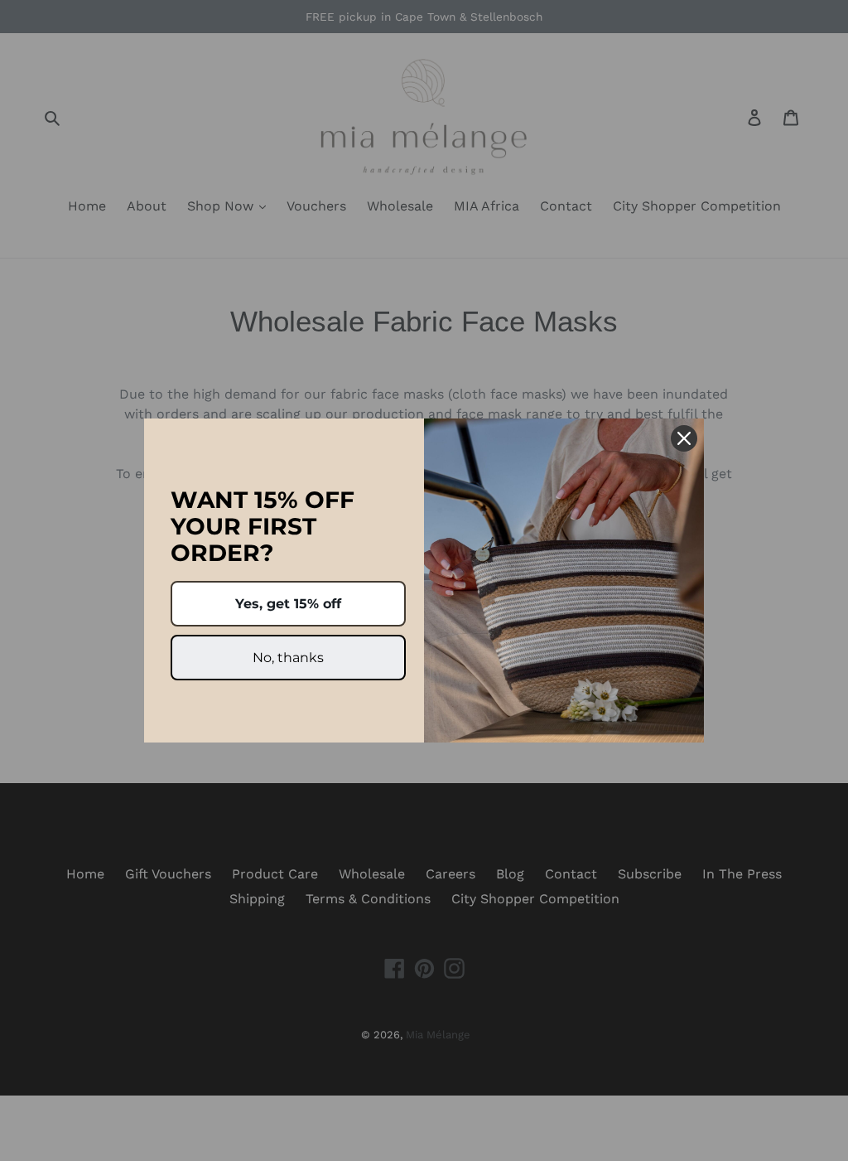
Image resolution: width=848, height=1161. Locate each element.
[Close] (684, 438)
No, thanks (288, 657)
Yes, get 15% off (288, 604)
